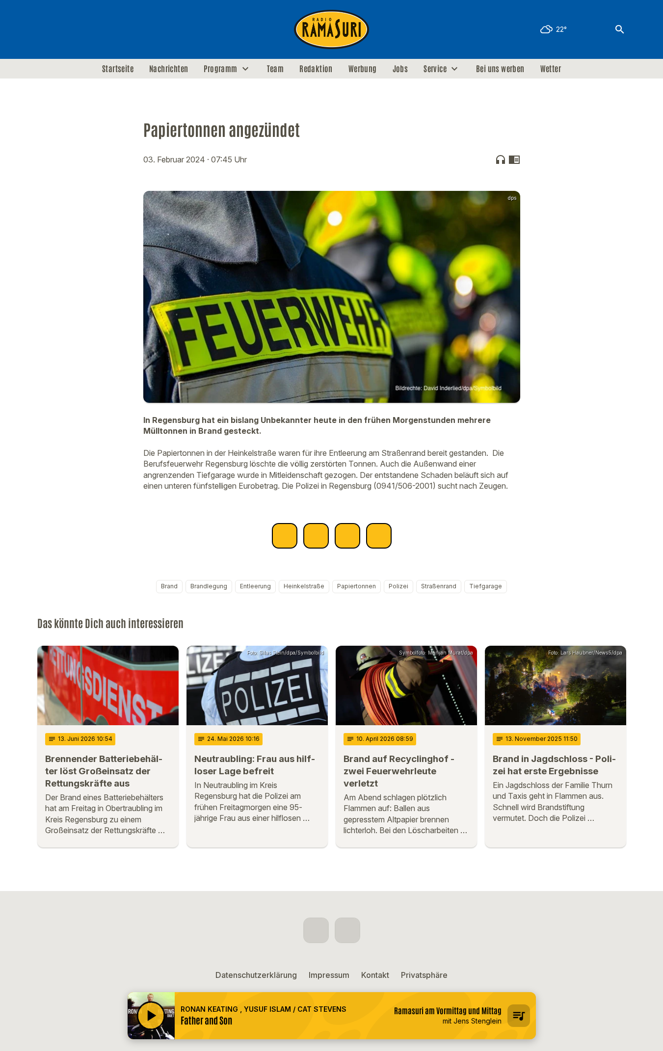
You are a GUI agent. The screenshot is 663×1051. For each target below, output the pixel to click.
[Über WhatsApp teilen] (347, 536)
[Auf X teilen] (316, 536)
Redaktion (316, 68)
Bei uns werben (500, 68)
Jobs (400, 68)
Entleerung (255, 586)
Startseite (117, 68)
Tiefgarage (485, 586)
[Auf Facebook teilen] (284, 536)
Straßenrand (438, 586)
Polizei (398, 586)
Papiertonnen (356, 586)
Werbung (362, 68)
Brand (169, 586)
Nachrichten (168, 68)
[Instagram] (67, 29)
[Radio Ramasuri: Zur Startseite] (332, 29)
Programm (220, 68)
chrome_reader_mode (514, 159)
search (620, 29)
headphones (500, 159)
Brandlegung (208, 586)
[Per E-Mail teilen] (379, 536)
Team (275, 68)
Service (435, 68)
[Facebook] (47, 29)
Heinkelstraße (304, 586)
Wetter (550, 68)
